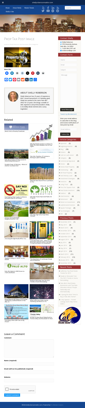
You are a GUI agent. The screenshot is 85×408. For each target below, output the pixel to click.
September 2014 (65, 237)
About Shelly (17, 8)
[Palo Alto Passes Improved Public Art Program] (42, 190)
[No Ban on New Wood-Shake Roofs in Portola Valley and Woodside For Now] (42, 310)
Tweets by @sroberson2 (68, 114)
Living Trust (64, 184)
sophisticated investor (67, 205)
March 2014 (64, 254)
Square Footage (65, 208)
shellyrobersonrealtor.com (42, 2)
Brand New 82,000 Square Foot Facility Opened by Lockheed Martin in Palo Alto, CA (16, 300)
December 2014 (65, 231)
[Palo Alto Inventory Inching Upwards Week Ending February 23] (16, 154)
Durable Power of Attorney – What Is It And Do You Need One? (16, 165)
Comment (8, 338)
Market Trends (29, 8)
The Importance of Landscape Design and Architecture (41, 259)
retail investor (64, 196)
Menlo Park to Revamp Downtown (15, 131)
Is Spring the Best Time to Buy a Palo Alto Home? (69, 296)
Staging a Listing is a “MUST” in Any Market (15, 258)
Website (7, 377)
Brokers (63, 152)
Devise (62, 164)
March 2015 (64, 228)
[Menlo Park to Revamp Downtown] (16, 127)
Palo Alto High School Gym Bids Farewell (39, 215)
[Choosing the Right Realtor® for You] (16, 229)
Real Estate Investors (67, 190)
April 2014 (63, 251)
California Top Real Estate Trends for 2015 (69, 272)
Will (61, 214)
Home (8, 8)
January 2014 (64, 260)
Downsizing (64, 170)
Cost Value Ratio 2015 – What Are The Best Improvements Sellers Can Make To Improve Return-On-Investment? (41, 242)
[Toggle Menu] (3, 2)
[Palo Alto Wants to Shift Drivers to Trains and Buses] (16, 266)
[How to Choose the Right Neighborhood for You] (16, 208)
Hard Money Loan (66, 176)
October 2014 (64, 234)
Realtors (63, 193)
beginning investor (66, 146)
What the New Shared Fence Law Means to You (41, 181)
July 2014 (63, 242)
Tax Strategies (65, 211)
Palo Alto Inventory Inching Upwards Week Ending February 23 (15, 160)
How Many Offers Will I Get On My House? (14, 320)
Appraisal (63, 143)
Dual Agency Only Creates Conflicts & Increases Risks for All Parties (16, 197)
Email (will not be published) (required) (18, 369)
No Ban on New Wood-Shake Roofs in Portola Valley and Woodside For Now (41, 317)
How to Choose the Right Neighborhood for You (12, 218)
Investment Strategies (67, 179)
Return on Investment (67, 202)
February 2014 (65, 257)
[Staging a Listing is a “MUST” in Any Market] (16, 251)
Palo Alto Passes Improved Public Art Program (41, 197)
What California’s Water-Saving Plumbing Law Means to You (39, 300)
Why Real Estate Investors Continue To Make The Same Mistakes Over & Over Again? (41, 145)
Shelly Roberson (14, 44)
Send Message (67, 109)
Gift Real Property (66, 173)
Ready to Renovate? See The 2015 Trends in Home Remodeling (40, 281)
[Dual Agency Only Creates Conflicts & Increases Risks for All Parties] (16, 190)
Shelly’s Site (10, 11)
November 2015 (65, 222)
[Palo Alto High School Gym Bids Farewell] (42, 207)
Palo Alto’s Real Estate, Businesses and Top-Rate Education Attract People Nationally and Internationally (68, 287)
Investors (63, 182)
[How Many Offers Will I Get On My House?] (16, 312)
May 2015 (63, 225)
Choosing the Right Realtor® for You (15, 238)
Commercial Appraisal (67, 161)
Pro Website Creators (57, 405)
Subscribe (65, 134)
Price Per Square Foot (67, 187)
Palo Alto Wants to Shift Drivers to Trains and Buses (14, 271)
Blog (61, 149)
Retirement (64, 199)
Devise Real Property (67, 167)
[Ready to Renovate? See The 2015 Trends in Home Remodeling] (42, 271)
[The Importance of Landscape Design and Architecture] (42, 252)
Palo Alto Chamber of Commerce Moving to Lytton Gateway (40, 156)
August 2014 (64, 239)
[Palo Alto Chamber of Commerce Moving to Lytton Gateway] (42, 152)
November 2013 (65, 263)
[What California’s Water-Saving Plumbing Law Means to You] (42, 291)
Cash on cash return (67, 155)
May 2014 (63, 248)
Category (63, 158)
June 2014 (63, 245)
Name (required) (10, 361)
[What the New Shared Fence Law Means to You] (42, 171)
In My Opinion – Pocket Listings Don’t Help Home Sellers (68, 302)
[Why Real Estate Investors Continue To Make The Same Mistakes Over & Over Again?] (42, 133)
